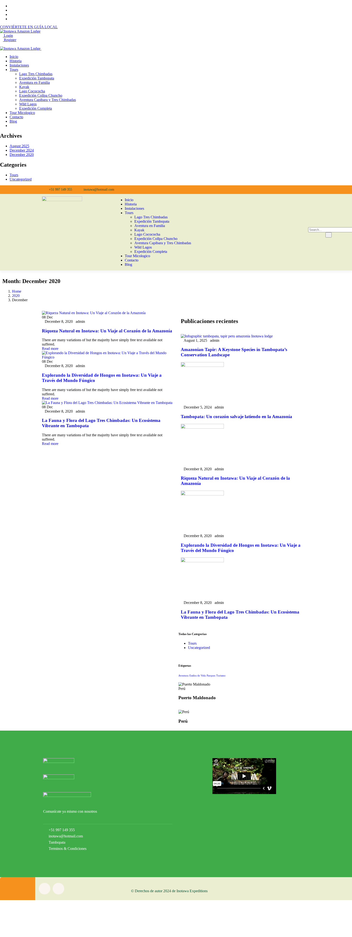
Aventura (183, 675)
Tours (14, 175)
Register (9, 40)
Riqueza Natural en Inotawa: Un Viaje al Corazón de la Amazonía (107, 330)
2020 (16, 296)
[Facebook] (221, 189)
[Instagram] (232, 189)
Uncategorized (21, 179)
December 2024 (22, 150)
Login (8, 36)
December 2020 (22, 155)
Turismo (221, 675)
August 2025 (19, 146)
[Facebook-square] (44, 888)
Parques (211, 675)
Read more (50, 348)
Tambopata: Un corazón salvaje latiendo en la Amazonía (236, 416)
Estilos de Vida (197, 675)
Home (16, 291)
